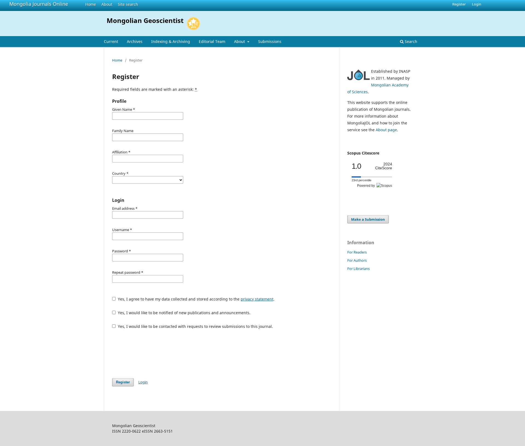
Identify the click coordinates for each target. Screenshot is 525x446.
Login (476, 4)
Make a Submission (368, 219)
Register (459, 4)
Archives (134, 41)
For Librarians (358, 268)
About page (386, 129)
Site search (128, 4)
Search (410, 41)
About (106, 4)
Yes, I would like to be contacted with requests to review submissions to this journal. (195, 326)
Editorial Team (212, 41)
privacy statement (257, 299)
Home (90, 4)
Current (111, 41)
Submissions (269, 41)
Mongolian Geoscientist (145, 20)
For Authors (357, 260)
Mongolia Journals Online (38, 4)
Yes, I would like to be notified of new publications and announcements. (183, 312)
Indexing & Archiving (170, 41)
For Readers (357, 252)
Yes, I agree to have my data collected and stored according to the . (196, 299)
